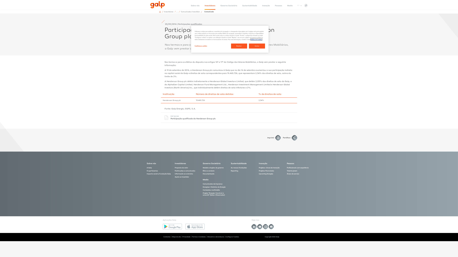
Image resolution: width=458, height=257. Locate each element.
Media (290, 6)
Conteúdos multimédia (211, 190)
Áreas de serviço (293, 174)
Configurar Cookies (232, 237)
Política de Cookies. (256, 39)
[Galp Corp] (157, 4)
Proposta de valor (181, 168)
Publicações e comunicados (185, 171)
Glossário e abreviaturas (215, 237)
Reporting (234, 171)
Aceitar (257, 46)
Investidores (210, 6)
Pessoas (278, 6)
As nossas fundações (239, 168)
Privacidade (186, 237)
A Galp (149, 168)
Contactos (166, 237)
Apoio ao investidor (182, 177)
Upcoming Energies (266, 174)
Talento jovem (292, 171)
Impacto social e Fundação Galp (159, 174)
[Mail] (271, 226)
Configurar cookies (201, 46)
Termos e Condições (199, 237)
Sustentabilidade (249, 6)
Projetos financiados (266, 171)
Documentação (208, 174)
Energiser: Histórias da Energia (214, 187)
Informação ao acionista (184, 174)
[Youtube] (259, 226)
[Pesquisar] (306, 5)
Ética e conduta (208, 171)
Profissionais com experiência (298, 168)
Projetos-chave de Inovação (269, 168)
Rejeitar (239, 46)
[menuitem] (195, 7)
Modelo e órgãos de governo (213, 168)
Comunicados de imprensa (212, 184)
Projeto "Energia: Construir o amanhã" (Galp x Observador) (214, 194)
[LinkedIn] (254, 226)
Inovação (266, 6)
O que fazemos (152, 171)
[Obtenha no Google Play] (172, 226)
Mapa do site (176, 237)
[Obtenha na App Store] (195, 226)
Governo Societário (228, 6)
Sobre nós (151, 163)
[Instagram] (265, 226)
